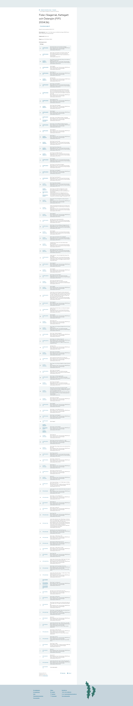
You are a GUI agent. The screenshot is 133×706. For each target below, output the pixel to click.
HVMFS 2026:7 (45, 48)
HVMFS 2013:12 (44, 436)
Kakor (34, 694)
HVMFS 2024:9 (45, 85)
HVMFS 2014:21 (44, 391)
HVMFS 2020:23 (45, 232)
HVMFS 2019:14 (44, 288)
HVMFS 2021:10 (44, 215)
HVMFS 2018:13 (44, 329)
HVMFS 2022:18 (44, 143)
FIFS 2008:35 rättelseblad (45, 583)
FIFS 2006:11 (45, 631)
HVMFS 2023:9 (45, 113)
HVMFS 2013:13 (44, 425)
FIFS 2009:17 (45, 561)
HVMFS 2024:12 (44, 79)
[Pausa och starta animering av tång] (92, 690)
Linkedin (53, 692)
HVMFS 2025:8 (45, 68)
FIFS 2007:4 (45, 612)
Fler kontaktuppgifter (66, 696)
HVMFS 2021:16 (44, 201)
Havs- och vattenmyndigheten (39, 9)
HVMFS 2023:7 (45, 117)
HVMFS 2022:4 (45, 172)
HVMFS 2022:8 (45, 160)
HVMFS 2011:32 (44, 466)
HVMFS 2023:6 (45, 125)
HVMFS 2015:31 (44, 365)
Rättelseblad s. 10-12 (45, 196)
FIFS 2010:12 (45, 514)
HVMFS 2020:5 (44, 270)
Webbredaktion (45, 675)
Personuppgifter (36, 698)
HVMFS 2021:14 (44, 208)
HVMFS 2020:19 (44, 245)
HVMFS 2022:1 (45, 179)
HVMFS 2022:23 (45, 137)
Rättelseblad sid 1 (45, 428)
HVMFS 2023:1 (45, 131)
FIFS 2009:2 (45, 575)
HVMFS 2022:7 (45, 166)
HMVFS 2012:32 (44, 448)
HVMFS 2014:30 (44, 383)
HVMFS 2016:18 (44, 353)
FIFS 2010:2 (45, 543)
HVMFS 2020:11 (44, 251)
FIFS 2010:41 (45, 497)
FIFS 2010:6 (45, 531)
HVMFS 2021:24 (44, 185)
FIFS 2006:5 (45, 638)
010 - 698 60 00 (68, 692)
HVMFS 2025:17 (44, 62)
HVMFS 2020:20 (45, 238)
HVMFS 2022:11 (44, 149)
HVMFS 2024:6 (45, 93)
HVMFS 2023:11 (44, 107)
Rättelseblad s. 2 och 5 (45, 121)
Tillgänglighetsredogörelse (38, 696)
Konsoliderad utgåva (45, 26)
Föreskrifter (54, 9)
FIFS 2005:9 (45, 662)
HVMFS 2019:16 (44, 282)
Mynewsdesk (54, 696)
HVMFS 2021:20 (44, 189)
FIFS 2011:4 (45, 491)
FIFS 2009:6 (45, 568)
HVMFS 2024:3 (45, 101)
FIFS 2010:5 (45, 537)
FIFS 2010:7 (45, 523)
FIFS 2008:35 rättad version (45, 587)
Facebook (53, 694)
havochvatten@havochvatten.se (71, 694)
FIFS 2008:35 (45, 580)
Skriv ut (69, 673)
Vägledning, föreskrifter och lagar (46, 9)
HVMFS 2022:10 (44, 154)
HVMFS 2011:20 (44, 478)
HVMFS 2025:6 (45, 74)
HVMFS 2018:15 (44, 322)
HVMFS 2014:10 (44, 399)
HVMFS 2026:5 (45, 55)
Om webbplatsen (36, 692)
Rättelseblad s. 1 (45, 192)
